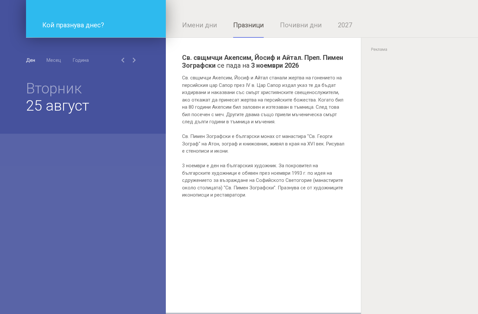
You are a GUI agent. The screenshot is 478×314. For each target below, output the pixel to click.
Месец (53, 60)
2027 (345, 25)
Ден (30, 60)
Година (81, 60)
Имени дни (199, 25)
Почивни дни (301, 25)
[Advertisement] (263, 267)
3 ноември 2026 (275, 65)
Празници (248, 25)
